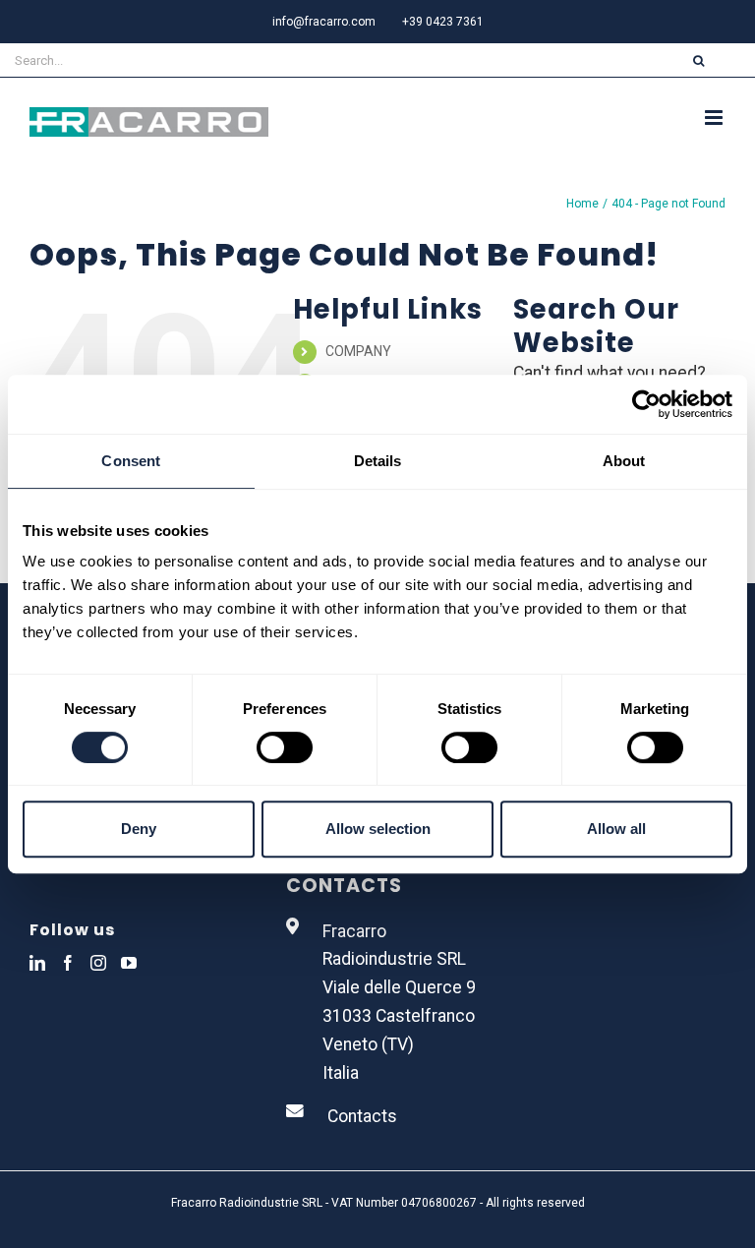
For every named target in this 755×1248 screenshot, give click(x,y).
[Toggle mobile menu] (715, 117)
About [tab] (624, 460)
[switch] (285, 747)
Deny (138, 828)
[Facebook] (68, 963)
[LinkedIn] (37, 963)
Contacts (362, 1116)
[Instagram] (98, 963)
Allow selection (378, 828)
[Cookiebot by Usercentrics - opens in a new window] (646, 404)
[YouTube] (129, 963)
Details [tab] (378, 460)
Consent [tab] (130, 460)
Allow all (616, 828)
